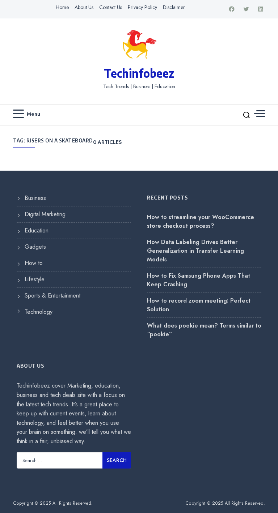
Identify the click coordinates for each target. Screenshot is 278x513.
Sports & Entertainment (52, 295)
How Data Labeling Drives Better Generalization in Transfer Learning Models (195, 251)
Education (37, 230)
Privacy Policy (142, 7)
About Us (84, 7)
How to (34, 263)
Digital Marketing (45, 214)
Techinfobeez (139, 73)
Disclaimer (174, 7)
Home (62, 7)
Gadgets (35, 247)
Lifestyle (35, 279)
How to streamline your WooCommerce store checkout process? (200, 221)
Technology (38, 312)
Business (35, 198)
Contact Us (110, 7)
